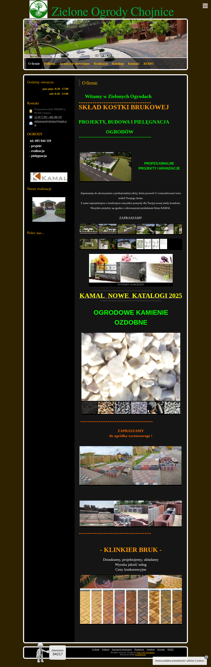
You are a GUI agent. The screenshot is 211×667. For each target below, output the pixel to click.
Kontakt (133, 63)
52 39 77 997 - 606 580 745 (48, 117)
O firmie (34, 63)
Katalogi (118, 63)
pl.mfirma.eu (140, 655)
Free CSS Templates (146, 653)
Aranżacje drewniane (75, 63)
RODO (149, 63)
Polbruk (49, 63)
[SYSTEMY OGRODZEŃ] (131, 268)
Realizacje (101, 63)
